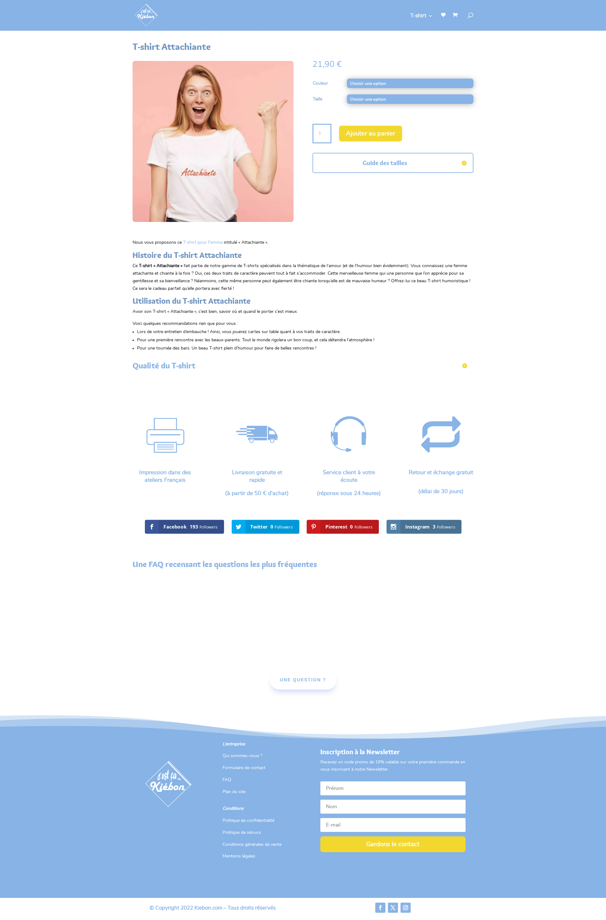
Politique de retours (242, 832)
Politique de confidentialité (248, 820)
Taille (317, 99)
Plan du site (234, 792)
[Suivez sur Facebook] (380, 908)
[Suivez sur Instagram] (406, 908)
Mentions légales (239, 856)
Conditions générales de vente (252, 844)
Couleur (320, 83)
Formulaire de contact (244, 768)
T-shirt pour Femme (203, 242)
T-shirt (418, 16)
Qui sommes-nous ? (242, 756)
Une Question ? (303, 679)
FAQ (227, 780)
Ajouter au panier (370, 133)
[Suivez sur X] (393, 908)
